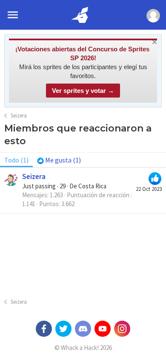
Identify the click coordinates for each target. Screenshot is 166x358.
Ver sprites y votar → (83, 90)
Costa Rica (92, 186)
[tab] (59, 160)
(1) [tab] (16, 160)
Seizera (34, 176)
